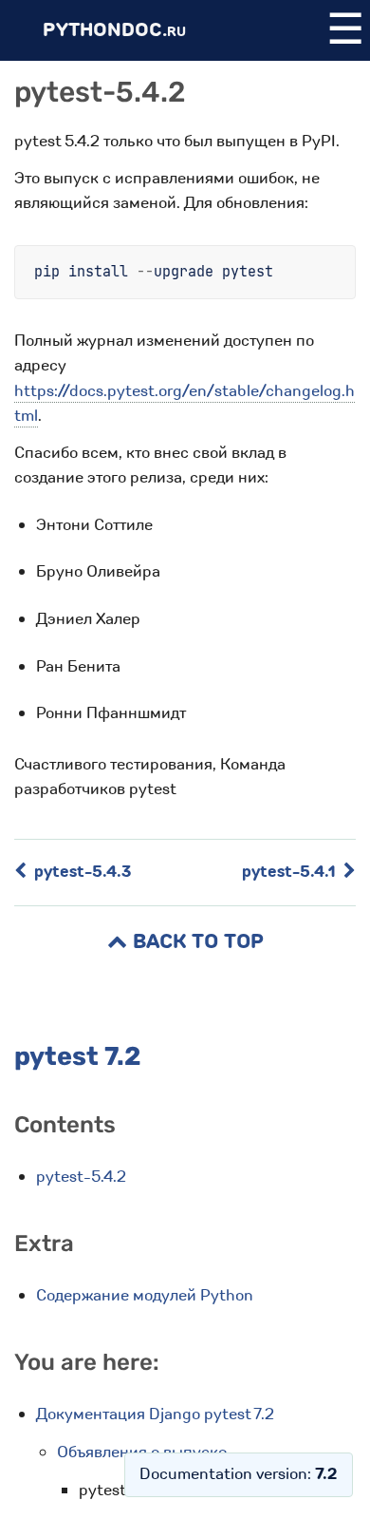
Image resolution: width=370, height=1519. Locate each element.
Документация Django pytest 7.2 (155, 1414)
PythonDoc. (114, 30)
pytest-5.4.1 (291, 872)
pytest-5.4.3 (81, 872)
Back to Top (195, 942)
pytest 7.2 (77, 1056)
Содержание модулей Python (144, 1295)
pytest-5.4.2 (81, 1176)
